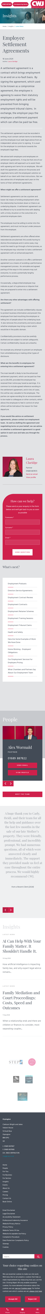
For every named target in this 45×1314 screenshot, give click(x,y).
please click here (35, 1291)
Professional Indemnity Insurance (15, 1220)
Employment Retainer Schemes (21, 611)
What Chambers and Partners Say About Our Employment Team (22, 671)
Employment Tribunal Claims (20, 625)
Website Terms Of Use (11, 1230)
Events (5, 1185)
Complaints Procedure (11, 1237)
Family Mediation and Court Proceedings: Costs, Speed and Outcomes (21, 1000)
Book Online (7, 1201)
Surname (8, 527)
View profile (31, 477)
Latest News (19, 26)
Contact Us (7, 1198)
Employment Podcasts (17, 583)
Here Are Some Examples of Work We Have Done (22, 641)
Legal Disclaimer (9, 1213)
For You (5, 1171)
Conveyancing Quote (21, 4)
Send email (22, 765)
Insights (11, 26)
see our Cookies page (23, 1288)
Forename (9, 517)
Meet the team (22, 794)
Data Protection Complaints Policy (16, 1240)
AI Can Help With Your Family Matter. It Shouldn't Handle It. (22, 946)
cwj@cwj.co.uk (8, 1156)
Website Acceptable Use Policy (14, 1233)
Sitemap (6, 1243)
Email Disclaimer (9, 1210)
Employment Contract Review (20, 597)
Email (7, 537)
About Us (6, 1188)
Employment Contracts (17, 604)
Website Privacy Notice (11, 1223)
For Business (7, 1175)
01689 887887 (6, 4)
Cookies (6, 1247)
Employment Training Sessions (20, 618)
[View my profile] (12, 467)
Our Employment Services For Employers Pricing (20, 661)
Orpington (7, 1119)
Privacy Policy (8, 1227)
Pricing (5, 1195)
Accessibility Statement (11, 1217)
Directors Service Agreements (20, 590)
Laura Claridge (12, 61)
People (5, 1168)
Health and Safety (15, 632)
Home (4, 26)
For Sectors (7, 1178)
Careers (5, 1191)
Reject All (32, 1299)
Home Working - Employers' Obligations (19, 651)
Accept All (12, 1299)
